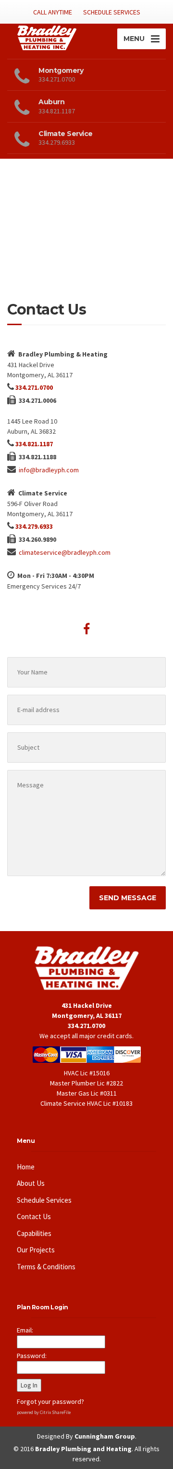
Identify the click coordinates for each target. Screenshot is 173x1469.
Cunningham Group (104, 1436)
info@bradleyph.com (49, 470)
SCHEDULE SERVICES (111, 12)
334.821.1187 (34, 443)
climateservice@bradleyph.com (65, 552)
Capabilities (34, 1233)
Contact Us (34, 1216)
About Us (31, 1183)
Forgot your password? (50, 1401)
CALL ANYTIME (52, 12)
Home (26, 1166)
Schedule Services (44, 1200)
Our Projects (36, 1249)
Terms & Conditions (46, 1266)
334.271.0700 (34, 387)
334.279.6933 (34, 526)
